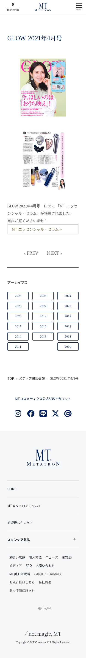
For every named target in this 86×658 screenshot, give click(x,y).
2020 (18, 316)
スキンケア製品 (18, 540)
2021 (68, 306)
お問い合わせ (45, 566)
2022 (43, 306)
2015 (68, 326)
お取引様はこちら (22, 582)
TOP (10, 379)
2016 (43, 326)
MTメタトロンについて (24, 506)
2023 (18, 306)
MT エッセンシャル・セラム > (37, 229)
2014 (18, 337)
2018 (68, 316)
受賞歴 (67, 557)
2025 (43, 296)
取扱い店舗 (17, 557)
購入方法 (35, 557)
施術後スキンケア (20, 523)
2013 (43, 337)
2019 (43, 316)
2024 (68, 296)
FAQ (29, 566)
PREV (32, 253)
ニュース (51, 557)
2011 (18, 347)
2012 (68, 337)
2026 (18, 296)
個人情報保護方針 (22, 591)
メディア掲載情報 (32, 379)
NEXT (53, 253)
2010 (68, 347)
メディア (15, 566)
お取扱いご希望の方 (48, 574)
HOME (12, 489)
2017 (18, 326)
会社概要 (45, 582)
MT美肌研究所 (19, 574)
